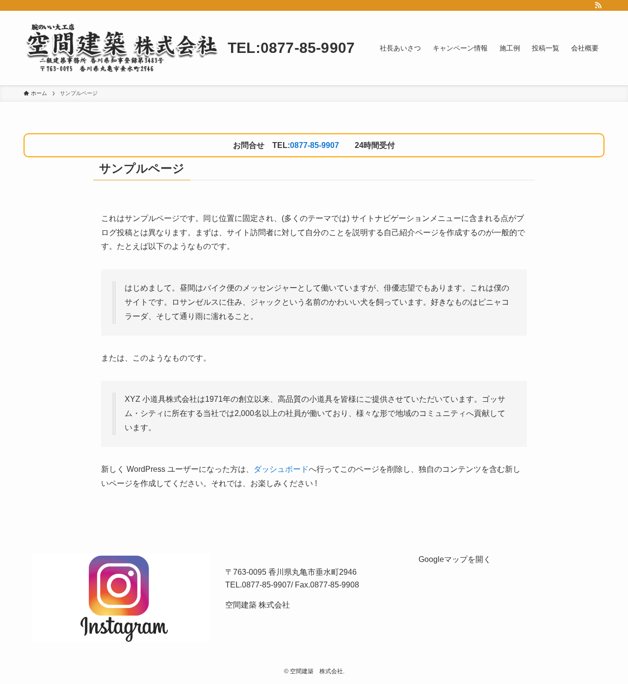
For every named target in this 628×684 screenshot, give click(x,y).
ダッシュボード (281, 469)
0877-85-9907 (314, 145)
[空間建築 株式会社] (122, 48)
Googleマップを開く (455, 559)
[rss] (598, 5)
